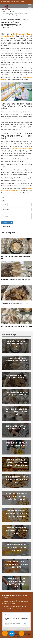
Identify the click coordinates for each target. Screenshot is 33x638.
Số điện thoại (6, 209)
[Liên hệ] (5, 634)
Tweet (3, 197)
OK (25, 624)
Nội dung (5, 216)
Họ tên (4, 204)
